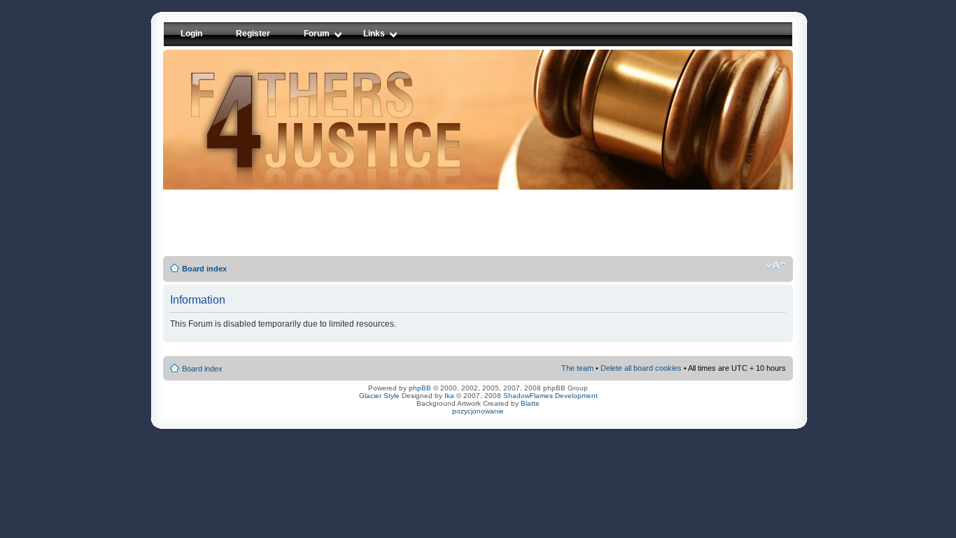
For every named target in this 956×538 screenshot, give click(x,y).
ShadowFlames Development (550, 395)
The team (577, 368)
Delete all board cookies (641, 368)
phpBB (420, 388)
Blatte (530, 403)
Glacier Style (379, 395)
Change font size (776, 266)
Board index (204, 268)
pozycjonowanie (478, 411)
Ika (449, 395)
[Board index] (490, 127)
